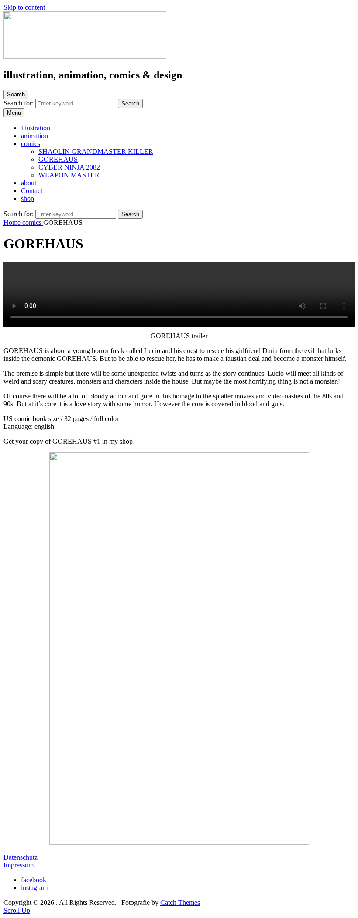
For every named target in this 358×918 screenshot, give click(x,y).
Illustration (35, 128)
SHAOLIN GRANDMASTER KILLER (95, 151)
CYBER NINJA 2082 (69, 167)
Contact (31, 190)
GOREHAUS (58, 159)
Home (12, 222)
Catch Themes (180, 902)
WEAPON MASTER (69, 175)
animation (34, 135)
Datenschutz (20, 857)
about (28, 183)
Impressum (18, 865)
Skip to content (24, 7)
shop (27, 198)
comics (30, 143)
